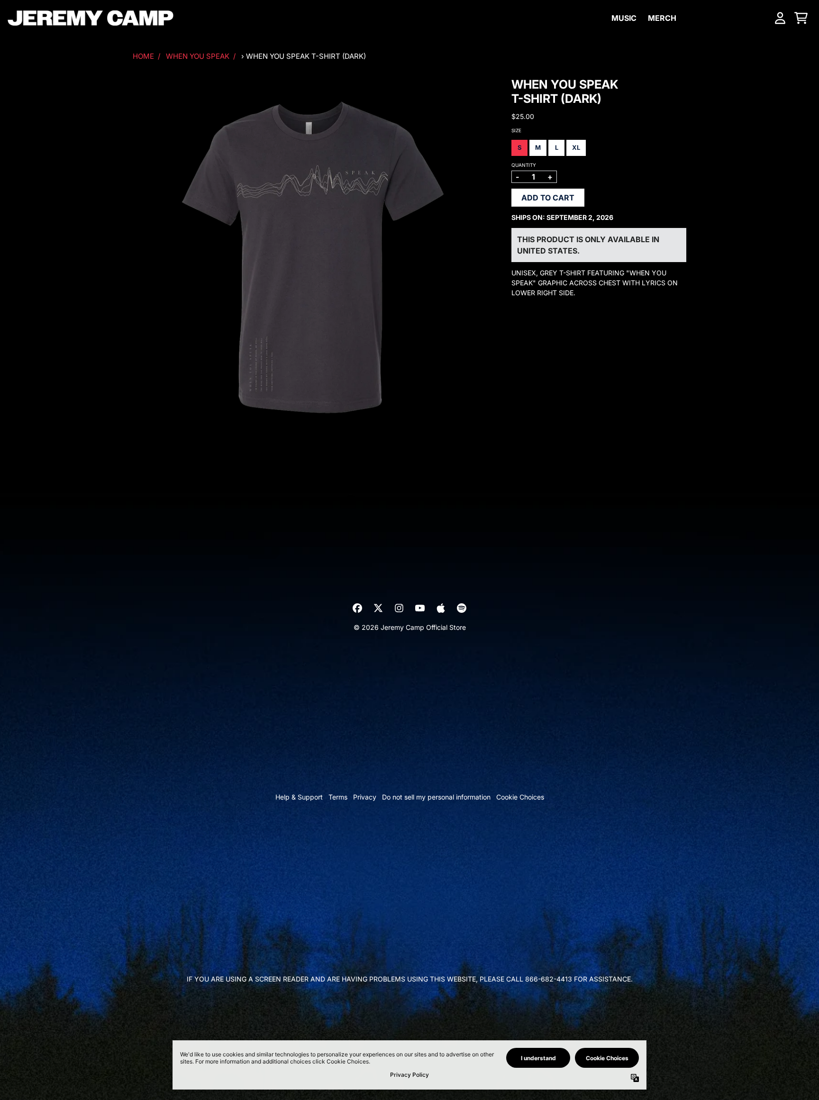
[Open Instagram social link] (399, 608)
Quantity (523, 165)
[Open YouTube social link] (420, 608)
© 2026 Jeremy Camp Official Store (410, 627)
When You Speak (197, 56)
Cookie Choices (520, 797)
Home (143, 56)
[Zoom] (312, 257)
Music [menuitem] (624, 18)
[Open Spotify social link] (461, 608)
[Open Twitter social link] (378, 608)
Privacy (364, 797)
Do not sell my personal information (436, 797)
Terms (337, 797)
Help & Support (299, 797)
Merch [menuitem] (662, 18)
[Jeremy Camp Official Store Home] (90, 18)
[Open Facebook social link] (357, 608)
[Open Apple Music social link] (440, 608)
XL (576, 147)
